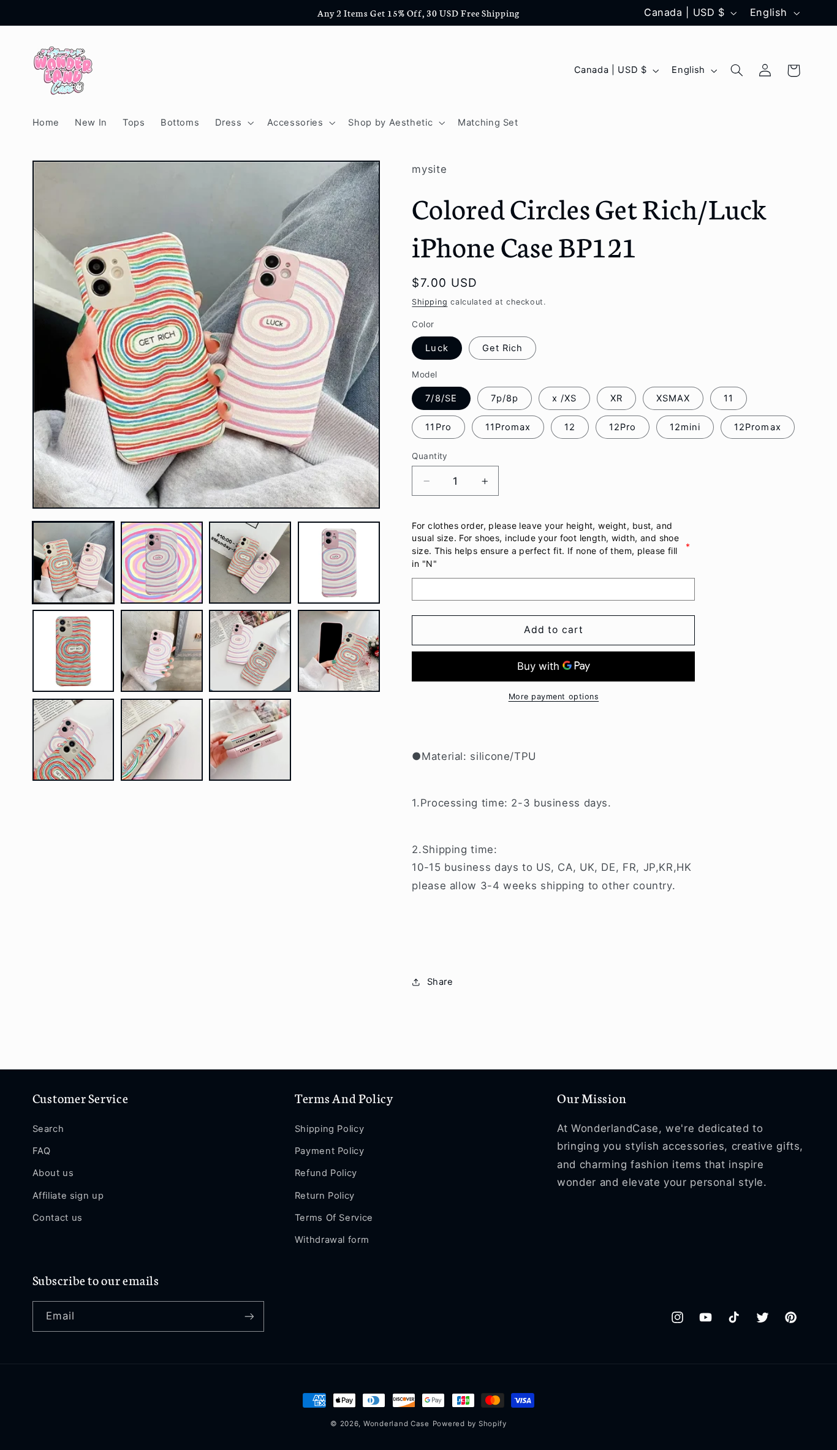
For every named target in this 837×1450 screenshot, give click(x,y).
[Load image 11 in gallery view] (250, 740)
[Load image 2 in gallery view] (162, 563)
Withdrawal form (332, 1239)
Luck (436, 348)
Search (48, 1128)
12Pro (622, 427)
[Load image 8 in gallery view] (339, 651)
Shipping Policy (329, 1128)
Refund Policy (326, 1173)
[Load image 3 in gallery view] (250, 563)
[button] (233, 122)
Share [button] (440, 981)
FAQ (41, 1150)
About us (53, 1173)
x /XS (564, 398)
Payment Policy (330, 1150)
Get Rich (502, 348)
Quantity (429, 456)
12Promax (757, 427)
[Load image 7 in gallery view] (250, 651)
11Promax (508, 427)
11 (728, 398)
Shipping (429, 301)
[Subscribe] (249, 1316)
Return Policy (325, 1195)
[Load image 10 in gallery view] (162, 740)
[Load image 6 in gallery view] (162, 651)
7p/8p (504, 398)
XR (616, 398)
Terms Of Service (334, 1217)
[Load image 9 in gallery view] (73, 740)
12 (569, 427)
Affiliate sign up (68, 1195)
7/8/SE (440, 398)
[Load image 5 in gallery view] (73, 651)
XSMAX (673, 398)
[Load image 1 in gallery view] (73, 563)
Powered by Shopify (470, 1423)
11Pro (438, 427)
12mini (685, 427)
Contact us (57, 1217)
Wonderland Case (396, 1423)
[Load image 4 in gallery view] (339, 563)
